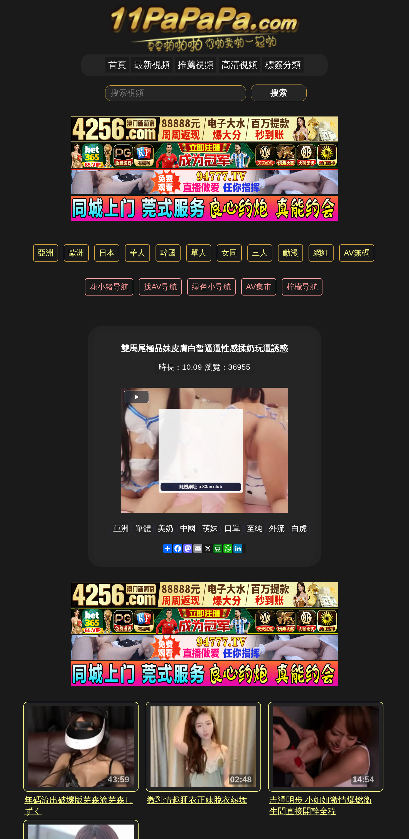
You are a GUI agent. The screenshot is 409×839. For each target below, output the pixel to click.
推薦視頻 (195, 65)
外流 (277, 528)
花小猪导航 (109, 286)
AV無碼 (356, 253)
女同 (229, 253)
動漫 (290, 253)
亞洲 (45, 253)
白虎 (299, 528)
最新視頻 (152, 65)
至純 (254, 528)
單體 (143, 528)
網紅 (321, 253)
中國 (188, 528)
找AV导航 (160, 286)
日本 (107, 253)
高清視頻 (239, 65)
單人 (198, 253)
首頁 (117, 65)
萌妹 (210, 528)
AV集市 (259, 286)
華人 (137, 253)
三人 (260, 253)
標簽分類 (283, 65)
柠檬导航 (302, 286)
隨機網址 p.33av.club (200, 486)
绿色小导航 (211, 286)
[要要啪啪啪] (204, 26)
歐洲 (76, 253)
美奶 (165, 528)
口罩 (232, 528)
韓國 (168, 253)
